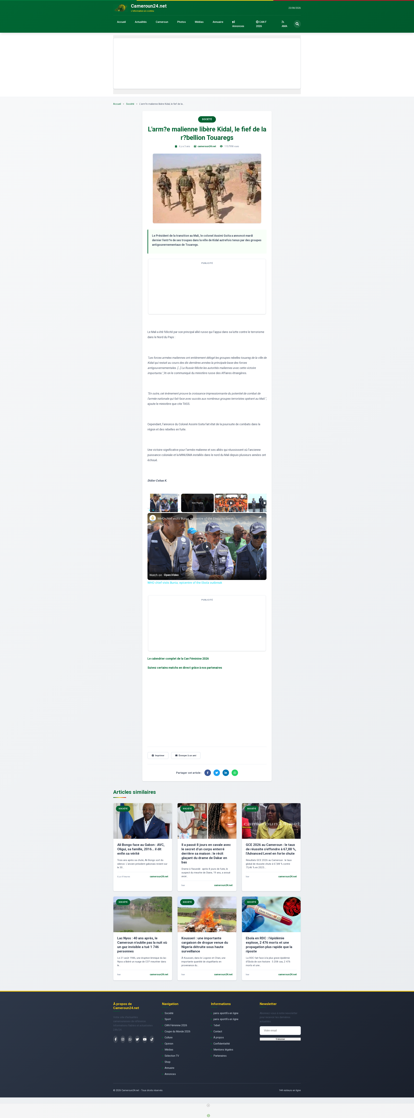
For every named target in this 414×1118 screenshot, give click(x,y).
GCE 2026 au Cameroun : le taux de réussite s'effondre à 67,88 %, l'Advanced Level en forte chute (271, 849)
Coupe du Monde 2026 (177, 1031)
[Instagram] (122, 1039)
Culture (169, 1037)
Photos (181, 21)
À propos (218, 1037)
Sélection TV (172, 1055)
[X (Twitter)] (137, 1039)
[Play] (149, 510)
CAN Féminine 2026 (176, 1025)
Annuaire (218, 21)
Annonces (238, 26)
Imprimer (159, 755)
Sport (168, 1019)
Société (130, 104)
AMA (284, 26)
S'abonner (280, 1039)
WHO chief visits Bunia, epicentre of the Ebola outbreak (196, 518)
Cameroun (162, 21)
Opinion (169, 1043)
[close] (208, 1105)
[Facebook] (115, 1039)
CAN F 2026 (261, 24)
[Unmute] (153, 510)
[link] (152, 518)
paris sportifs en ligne (225, 1013)
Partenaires (220, 1055)
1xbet (216, 1025)
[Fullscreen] (178, 510)
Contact (217, 1031)
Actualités (141, 21)
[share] (260, 517)
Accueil (121, 21)
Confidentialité (221, 1043)
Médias (199, 21)
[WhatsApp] (130, 1039)
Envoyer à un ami (187, 755)
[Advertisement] (207, 63)
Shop (167, 1061)
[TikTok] (152, 1039)
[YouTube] (144, 1039)
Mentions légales (223, 1049)
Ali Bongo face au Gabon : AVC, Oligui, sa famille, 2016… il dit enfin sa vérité (140, 849)
